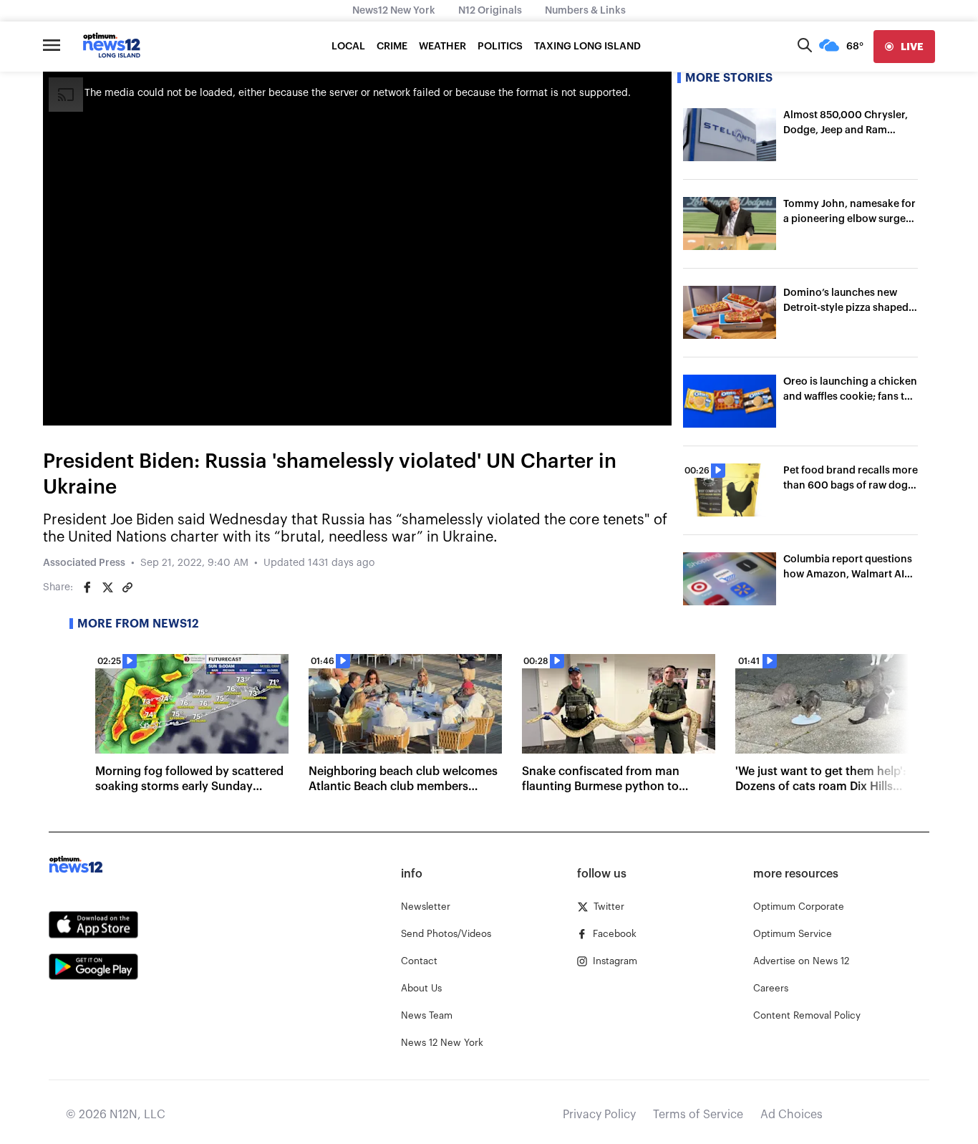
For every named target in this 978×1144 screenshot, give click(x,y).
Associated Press (84, 563)
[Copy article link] (127, 587)
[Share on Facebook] (87, 587)
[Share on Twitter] (107, 587)
